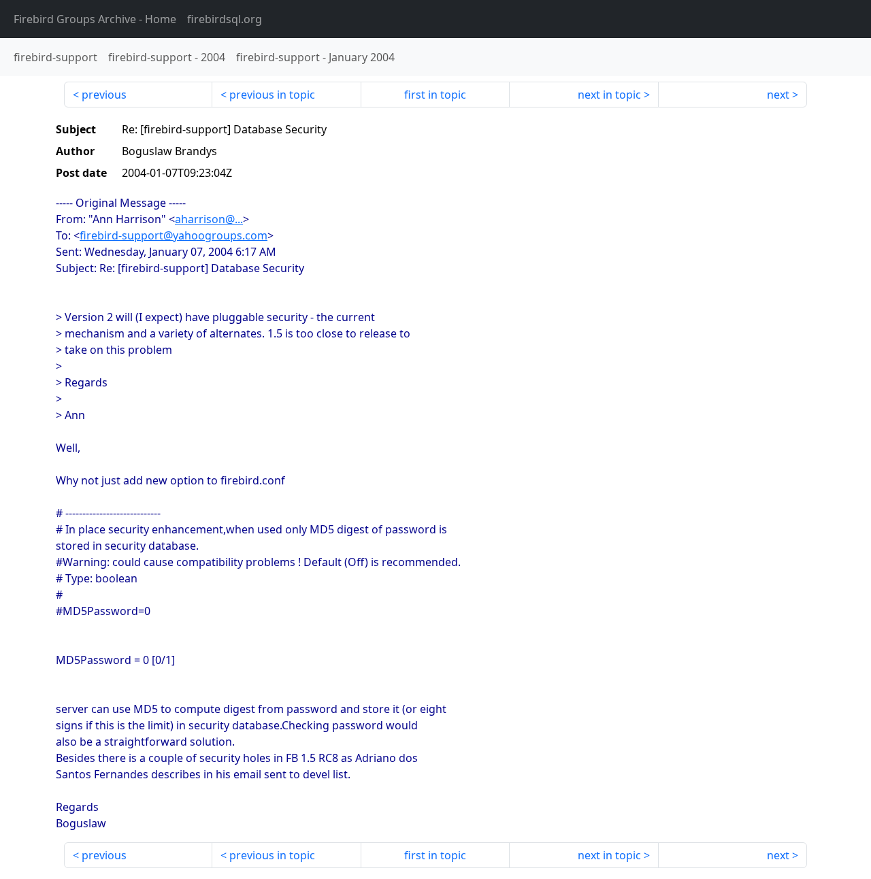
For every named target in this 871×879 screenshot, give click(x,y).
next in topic (609, 94)
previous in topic (272, 94)
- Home (95, 19)
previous (104, 94)
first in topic (435, 94)
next (778, 94)
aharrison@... (209, 219)
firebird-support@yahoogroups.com (173, 235)
